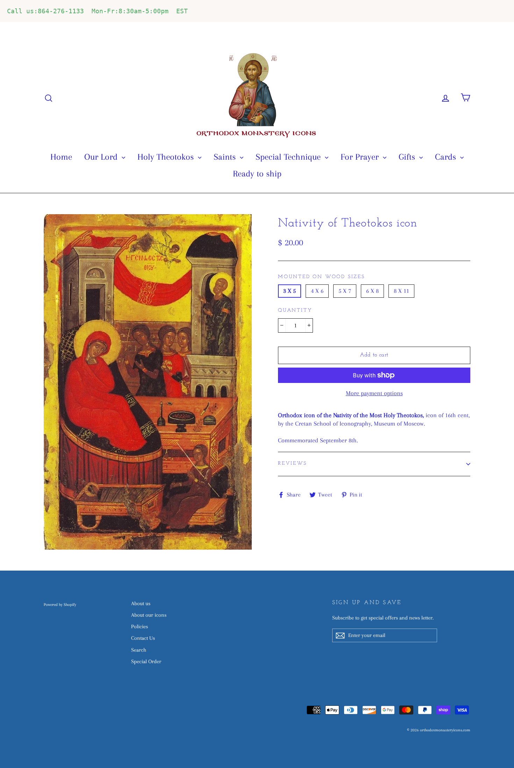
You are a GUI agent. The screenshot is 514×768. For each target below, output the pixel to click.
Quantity (295, 310)
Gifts (408, 157)
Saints (226, 157)
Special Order (146, 661)
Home (61, 157)
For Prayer (361, 157)
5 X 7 (344, 290)
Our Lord (102, 157)
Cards (446, 157)
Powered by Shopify (60, 604)
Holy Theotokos (166, 157)
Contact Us (143, 638)
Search (138, 650)
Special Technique (289, 157)
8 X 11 (401, 290)
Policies (139, 626)
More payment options (374, 393)
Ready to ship (257, 173)
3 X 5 (289, 290)
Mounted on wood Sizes (321, 277)
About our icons (148, 615)
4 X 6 (317, 290)
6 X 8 (372, 290)
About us (140, 603)
